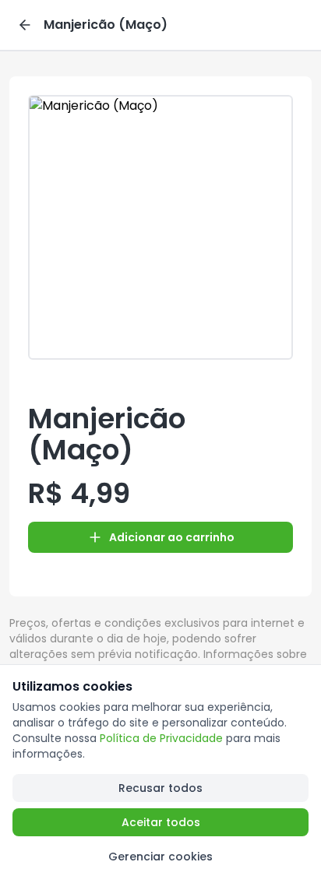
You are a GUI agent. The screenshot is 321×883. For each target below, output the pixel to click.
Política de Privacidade (161, 738)
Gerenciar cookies (160, 856)
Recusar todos (160, 788)
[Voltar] (24, 24)
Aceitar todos (161, 822)
